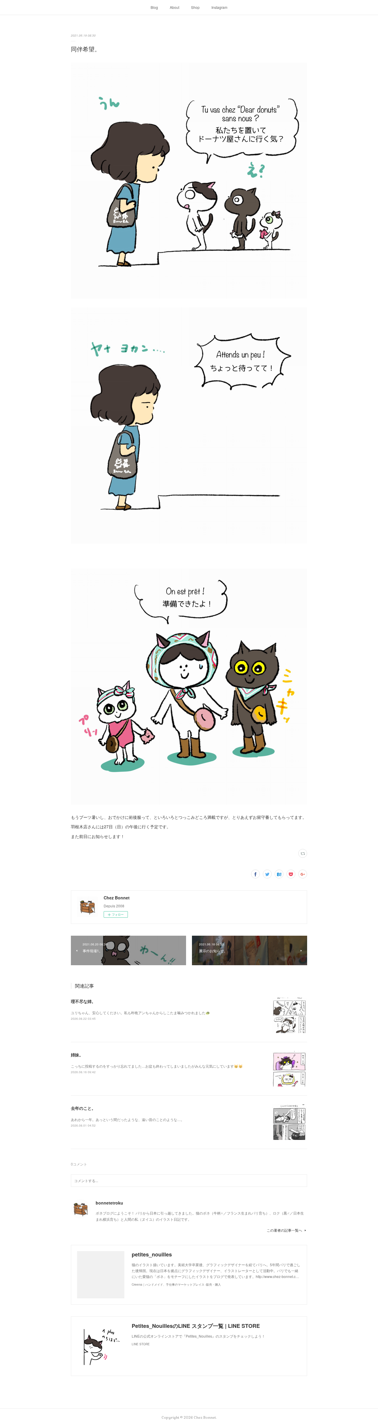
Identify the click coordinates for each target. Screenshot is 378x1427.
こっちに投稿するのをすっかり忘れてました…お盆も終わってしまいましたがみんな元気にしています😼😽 (157, 1065)
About (174, 7)
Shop (195, 7)
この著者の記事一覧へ (284, 1230)
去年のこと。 (83, 1108)
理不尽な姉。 (83, 1001)
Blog (154, 7)
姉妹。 (77, 1055)
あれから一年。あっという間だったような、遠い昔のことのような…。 (127, 1119)
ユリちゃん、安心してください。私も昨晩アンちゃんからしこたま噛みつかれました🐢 (140, 1012)
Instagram (219, 7)
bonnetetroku (109, 1203)
